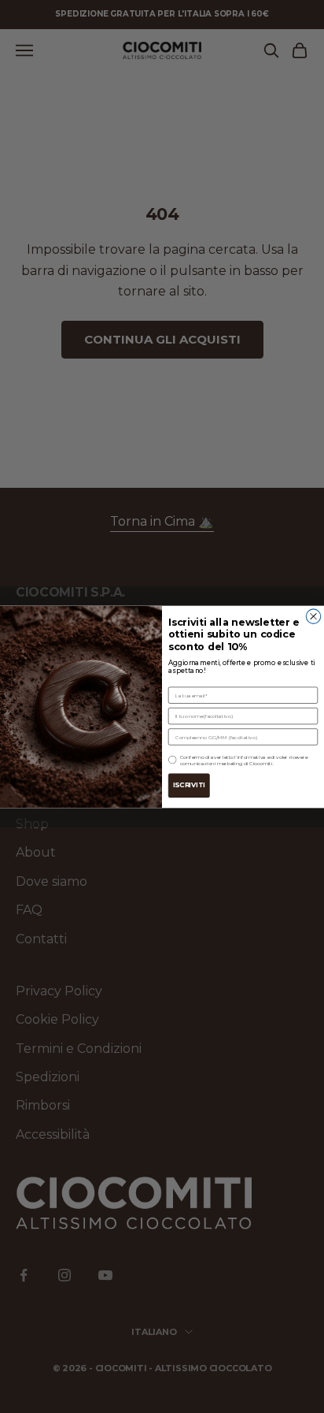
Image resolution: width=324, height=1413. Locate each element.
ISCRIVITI (189, 785)
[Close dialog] (313, 615)
